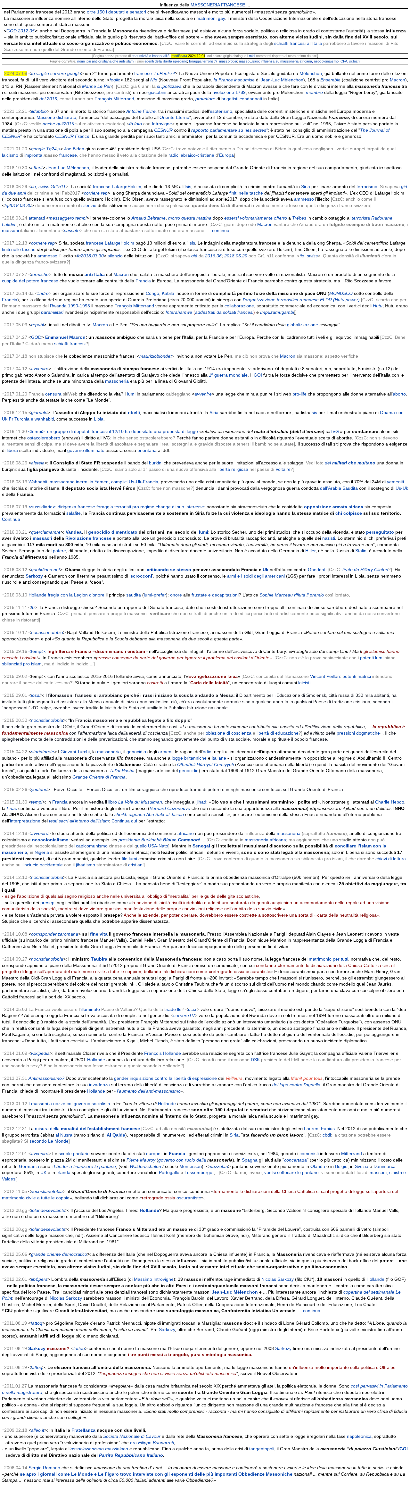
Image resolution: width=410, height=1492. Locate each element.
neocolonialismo (326, 61)
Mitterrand (351, 1153)
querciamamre (46, 532)
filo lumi (129, 858)
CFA (343, 61)
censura (53, 393)
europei (153, 1153)
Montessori (190, 1166)
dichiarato (66, 117)
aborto (399, 393)
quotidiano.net (45, 569)
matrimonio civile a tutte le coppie (36, 1197)
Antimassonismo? (46, 1078)
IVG (335, 431)
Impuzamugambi (277, 312)
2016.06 (213, 255)
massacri (42, 538)
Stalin (360, 550)
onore (176, 594)
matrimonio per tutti (328, 959)
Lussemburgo (198, 1172)
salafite (73, 513)
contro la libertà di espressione (186, 1078)
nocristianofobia (47, 632)
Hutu (377, 305)
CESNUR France (72, 136)
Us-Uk (402, 488)
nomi (81, 61)
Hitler (310, 550)
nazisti (328, 538)
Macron (397, 79)
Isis (187, 186)
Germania (29, 1166)
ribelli (134, 412)
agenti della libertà (158, 61)
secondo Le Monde (49, 1141)
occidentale (51, 864)
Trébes (299, 218)
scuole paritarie (74, 1153)
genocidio (99, 532)
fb (33, 607)
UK (43, 1172)
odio (207, 751)
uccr (192, 1009)
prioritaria (147, 450)
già (404, 186)
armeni (165, 751)
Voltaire (283, 469)
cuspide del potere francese (30, 280)
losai (35, 695)
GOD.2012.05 (20, 30)
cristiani (136, 864)
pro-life (299, 393)
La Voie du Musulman (140, 801)
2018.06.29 (235, 255)
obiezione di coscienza (228, 733)
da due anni (14, 193)
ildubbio (39, 111)
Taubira (99, 959)
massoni (10, 230)
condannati (251, 98)
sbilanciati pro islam (22, 663)
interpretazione (25, 820)
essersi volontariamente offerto (255, 218)
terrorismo (367, 186)
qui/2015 (65, 123)
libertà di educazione (278, 733)
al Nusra (63, 1135)
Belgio (341, 1166)
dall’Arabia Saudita (339, 488)
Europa (226, 155)
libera (12, 450)
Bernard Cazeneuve (170, 808)
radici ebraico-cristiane (191, 155)
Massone (46, 117)
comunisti (309, 1153)
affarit (37, 167)
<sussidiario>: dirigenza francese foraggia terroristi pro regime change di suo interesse (116, 506)
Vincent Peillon (325, 676)
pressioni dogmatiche (358, 733)
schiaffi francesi (70, 343)
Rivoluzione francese (88, 538)
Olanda (317, 1166)
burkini (155, 462)
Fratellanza (83, 1430)
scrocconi (141, 576)
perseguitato (380, 532)
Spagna (250, 1160)
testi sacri (79, 820)
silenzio (88, 205)
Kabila (168, 293)
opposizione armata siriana (333, 506)
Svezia (361, 1166)
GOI (258, 375)
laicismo (10, 155)
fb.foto (135, 123)
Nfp (153, 79)
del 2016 (48, 98)
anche (49, 123)
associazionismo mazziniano (99, 1448)
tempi (80, 218)
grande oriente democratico (59, 1254)
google (74, 73)
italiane (219, 758)
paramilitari (52, 312)
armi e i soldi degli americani (256, 576)
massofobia (228, 61)
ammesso (304, 199)
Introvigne (162, 123)
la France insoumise (234, 79)
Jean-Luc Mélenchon (67, 167)
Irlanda (63, 1172)
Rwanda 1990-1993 (70, 305)
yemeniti (395, 481)
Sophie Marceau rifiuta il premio (291, 594)
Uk (265, 569)
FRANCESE (233, 4)
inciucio (30, 864)
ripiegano (180, 61)
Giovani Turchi (75, 751)
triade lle (173, 1009)
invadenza (99, 1084)
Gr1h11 (58, 186)
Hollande (96, 1059)
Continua (11, 519)
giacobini (157, 92)
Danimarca (384, 1166)
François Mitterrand (114, 98)
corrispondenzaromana (54, 934)
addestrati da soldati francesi (224, 312)
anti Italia (95, 274)
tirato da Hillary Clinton (365, 569)
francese (143, 73)
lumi (131, 393)
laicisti (303, 682)
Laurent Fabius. (320, 1128)
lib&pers (39, 1279)
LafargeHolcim (126, 186)
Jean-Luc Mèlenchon (282, 79)
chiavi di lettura (390, 858)
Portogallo (169, 1172)
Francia (143, 280)
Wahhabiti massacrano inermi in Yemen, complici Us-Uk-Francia (93, 481)
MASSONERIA (205, 4)
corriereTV (184, 1015)
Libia (98, 418)
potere (59, 550)
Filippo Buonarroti (156, 1442)
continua (220, 230)
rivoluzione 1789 (229, 92)
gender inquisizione (133, 1078)
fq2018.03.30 (17, 205)
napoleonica (359, 1436)
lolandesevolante (48, 1210)
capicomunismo (92, 845)
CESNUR (163, 130)
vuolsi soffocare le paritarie (291, 1172)
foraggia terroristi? (203, 61)
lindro (43, 293)
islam (130, 61)
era (133, 1442)
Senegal (201, 845)
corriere (58, 73)
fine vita (99, 934)
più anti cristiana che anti (105, 61)
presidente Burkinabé (159, 839)
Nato (163, 845)
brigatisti (229, 98)
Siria (305, 186)
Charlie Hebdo (389, 801)
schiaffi (354, 61)
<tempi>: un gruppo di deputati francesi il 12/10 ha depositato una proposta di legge (113, 431)
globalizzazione (302, 324)
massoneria (117, 381)
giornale (39, 412)
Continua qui (124, 820)
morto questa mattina (189, 218)
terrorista (361, 218)
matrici (364, 676)
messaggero (61, 218)
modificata (179, 56)
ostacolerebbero (43, 437)
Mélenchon (310, 73)
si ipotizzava (169, 86)
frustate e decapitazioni (215, 594)
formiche (40, 274)
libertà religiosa (232, 469)
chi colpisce (348, 513)
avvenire (39, 368)
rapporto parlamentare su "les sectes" (229, 130)
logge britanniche (189, 758)
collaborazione (239, 305)
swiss (43, 186)
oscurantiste (188, 1197)
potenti (367, 657)
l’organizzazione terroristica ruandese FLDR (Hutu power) (301, 299)
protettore (205, 98)
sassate (72, 230)
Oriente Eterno (174, 117)
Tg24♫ (53, 148)
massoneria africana (265, 839)
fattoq (36, 1323)
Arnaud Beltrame (148, 218)
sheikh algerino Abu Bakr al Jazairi (149, 814)
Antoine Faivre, (141, 111)
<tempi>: (88, 651)
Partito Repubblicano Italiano (131, 1455)
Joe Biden (74, 148)
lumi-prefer (155, 594)
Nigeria (42, 852)
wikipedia (40, 1053)
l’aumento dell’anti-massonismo (149, 1091)
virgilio (42, 73)
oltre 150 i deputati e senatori (116, 11)
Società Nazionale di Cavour (131, 1436)
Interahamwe (179, 312)
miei (252, 56)
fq (33, 73)
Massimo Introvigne (154, 1279)
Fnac (12, 808)
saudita (133, 594)
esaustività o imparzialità (150, 56)
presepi (47, 902)
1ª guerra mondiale (228, 375)
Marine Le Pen (97, 86)
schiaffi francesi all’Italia (298, 43)
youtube (39, 789)
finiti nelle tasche (246, 193)
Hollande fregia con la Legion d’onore (66, 594)
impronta (33, 155)
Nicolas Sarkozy (277, 1279)
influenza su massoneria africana (286, 61)
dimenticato (124, 532)
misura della (87, 1128)
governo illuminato (85, 450)
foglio (115, 79)
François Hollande (162, 1053)
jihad (201, 801)
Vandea (74, 532)
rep (104, 193)
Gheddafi (317, 569)
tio (33, 186)
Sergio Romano (44, 1467)
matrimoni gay (210, 18)
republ (37, 324)
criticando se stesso (169, 569)
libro (112, 801)
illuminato (90, 1009)
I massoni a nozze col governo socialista (69, 1103)
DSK (255, 1059)
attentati (37, 218)
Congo (152, 293)
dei (350, 462)
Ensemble (330, 79)
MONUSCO (341, 293)
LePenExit (164, 73)
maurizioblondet (155, 356)
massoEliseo (249, 61)
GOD (36, 337)
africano (185, 833)
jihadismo (85, 864)
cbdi (327, 1135)
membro (314, 92)
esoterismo (221, 111)
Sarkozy (34, 576)
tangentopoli (261, 1448)
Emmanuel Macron (65, 337)
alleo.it (37, 1430)
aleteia (38, 462)
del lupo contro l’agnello (296, 1084)
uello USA (147, 845)
